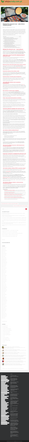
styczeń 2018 (4, 313)
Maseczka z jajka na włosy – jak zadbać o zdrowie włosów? (12, 346)
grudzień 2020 (4, 297)
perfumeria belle (3, 400)
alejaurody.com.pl (10, 27)
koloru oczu (23, 84)
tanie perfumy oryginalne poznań (4, 419)
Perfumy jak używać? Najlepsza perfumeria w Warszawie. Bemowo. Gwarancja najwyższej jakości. (14, 435)
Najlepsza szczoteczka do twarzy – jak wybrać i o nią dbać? (12, 352)
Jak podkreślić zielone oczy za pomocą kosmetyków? (10, 41)
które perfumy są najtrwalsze (4, 389)
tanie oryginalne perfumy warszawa (5, 418)
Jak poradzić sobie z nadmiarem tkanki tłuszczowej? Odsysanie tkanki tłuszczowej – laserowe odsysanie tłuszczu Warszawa (13, 213)
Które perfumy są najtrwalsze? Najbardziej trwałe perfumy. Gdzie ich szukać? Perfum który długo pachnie (14, 221)
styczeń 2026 (4, 257)
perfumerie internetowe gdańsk (4, 408)
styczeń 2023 (4, 285)
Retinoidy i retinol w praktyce (6, 331)
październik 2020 (5, 300)
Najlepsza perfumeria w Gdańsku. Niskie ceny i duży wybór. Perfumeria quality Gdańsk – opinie (14, 383)
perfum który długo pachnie (4, 409)
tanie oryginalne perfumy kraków (4, 417)
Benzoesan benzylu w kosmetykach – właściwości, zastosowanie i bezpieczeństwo (12, 233)
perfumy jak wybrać (3, 411)
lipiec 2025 (4, 266)
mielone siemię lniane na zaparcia (4, 396)
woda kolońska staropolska (4, 424)
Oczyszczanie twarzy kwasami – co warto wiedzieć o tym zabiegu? (10, 230)
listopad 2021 (4, 288)
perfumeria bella (3, 399)
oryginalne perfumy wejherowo (4, 398)
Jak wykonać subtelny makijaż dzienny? (9, 44)
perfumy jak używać (3, 410)
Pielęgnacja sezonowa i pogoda (7, 328)
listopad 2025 (4, 260)
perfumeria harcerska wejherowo (4, 402)
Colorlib (15, 441)
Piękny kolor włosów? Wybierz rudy (14, 406)
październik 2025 (5, 262)
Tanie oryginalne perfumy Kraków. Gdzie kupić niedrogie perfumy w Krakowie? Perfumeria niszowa (14, 398)
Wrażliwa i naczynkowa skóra (6, 340)
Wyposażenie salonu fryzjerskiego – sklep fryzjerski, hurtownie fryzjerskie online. (14, 390)
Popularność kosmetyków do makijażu (9, 190)
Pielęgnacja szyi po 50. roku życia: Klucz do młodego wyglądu (9, 231)
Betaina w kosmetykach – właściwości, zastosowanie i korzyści (10, 234)
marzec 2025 (4, 272)
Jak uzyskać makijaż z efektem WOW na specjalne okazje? (10, 46)
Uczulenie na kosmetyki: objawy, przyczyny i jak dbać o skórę (9, 236)
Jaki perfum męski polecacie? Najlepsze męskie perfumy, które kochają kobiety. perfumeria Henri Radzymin (14, 225)
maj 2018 (4, 307)
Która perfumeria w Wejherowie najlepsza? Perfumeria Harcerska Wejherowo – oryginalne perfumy (14, 217)
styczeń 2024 (4, 278)
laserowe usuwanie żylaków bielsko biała (5, 392)
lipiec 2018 (4, 304)
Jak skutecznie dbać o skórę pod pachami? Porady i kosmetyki (12, 363)
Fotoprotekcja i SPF (5, 325)
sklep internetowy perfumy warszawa (4, 416)
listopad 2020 (4, 298)
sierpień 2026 (4, 247)
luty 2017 (4, 317)
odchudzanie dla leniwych (4, 397)
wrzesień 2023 (4, 279)
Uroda (14, 27)
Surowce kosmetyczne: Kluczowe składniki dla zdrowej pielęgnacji (13, 197)
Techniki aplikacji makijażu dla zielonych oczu (9, 43)
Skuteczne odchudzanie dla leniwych (13, 392)
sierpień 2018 (4, 303)
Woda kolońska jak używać (4, 421)
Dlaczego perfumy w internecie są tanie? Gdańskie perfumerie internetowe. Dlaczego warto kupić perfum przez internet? (14, 395)
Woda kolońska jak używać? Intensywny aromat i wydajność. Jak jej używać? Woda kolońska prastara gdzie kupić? (14, 386)
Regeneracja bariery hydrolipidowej (7, 330)
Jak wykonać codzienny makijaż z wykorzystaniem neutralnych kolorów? (12, 47)
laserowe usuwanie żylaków (4, 391)
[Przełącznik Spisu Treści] (19, 36)
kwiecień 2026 (4, 253)
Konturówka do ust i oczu (13, 418)
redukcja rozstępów (3, 414)
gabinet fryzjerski (6, 381)
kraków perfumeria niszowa (4, 388)
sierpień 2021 (4, 291)
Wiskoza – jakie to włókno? (13, 409)
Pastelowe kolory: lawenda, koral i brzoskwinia (9, 40)
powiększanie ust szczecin (4, 413)
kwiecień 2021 (4, 294)
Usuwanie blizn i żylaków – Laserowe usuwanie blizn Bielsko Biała (14, 376)
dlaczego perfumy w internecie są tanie (4, 380)
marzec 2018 (4, 310)
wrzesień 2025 (4, 263)
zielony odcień (18, 67)
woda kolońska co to (3, 420)
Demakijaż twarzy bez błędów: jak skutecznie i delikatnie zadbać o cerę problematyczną (15, 355)
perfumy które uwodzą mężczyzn (4, 412)
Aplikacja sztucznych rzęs (6, 177)
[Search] (26, 209)
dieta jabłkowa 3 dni (3, 375)
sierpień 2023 (4, 281)
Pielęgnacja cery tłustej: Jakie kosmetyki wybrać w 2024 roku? (12, 349)
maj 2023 (4, 282)
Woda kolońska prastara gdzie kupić (4, 422)
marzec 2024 (4, 276)
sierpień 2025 (4, 265)
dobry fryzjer (2, 381)
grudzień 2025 (4, 259)
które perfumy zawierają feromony (5, 390)
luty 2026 (4, 256)
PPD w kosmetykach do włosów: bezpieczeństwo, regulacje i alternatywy (14, 360)
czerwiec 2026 (4, 250)
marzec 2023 (4, 284)
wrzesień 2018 (4, 301)
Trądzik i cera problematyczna (6, 334)
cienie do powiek (8, 171)
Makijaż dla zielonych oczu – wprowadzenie (9, 37)
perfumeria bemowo (3, 401)
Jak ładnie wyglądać (5, 327)
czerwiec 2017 (4, 316)
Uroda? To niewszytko (5, 337)
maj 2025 (4, 269)
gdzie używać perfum (3, 382)
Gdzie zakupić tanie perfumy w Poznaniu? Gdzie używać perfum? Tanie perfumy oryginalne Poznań (14, 421)
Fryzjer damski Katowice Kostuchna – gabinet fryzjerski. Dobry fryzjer (14, 411)
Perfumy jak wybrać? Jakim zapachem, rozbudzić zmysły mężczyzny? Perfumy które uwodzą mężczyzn (13, 379)
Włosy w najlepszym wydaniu (13, 407)
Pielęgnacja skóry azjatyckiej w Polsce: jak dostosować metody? (13, 194)
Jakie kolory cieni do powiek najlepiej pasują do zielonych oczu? (11, 38)
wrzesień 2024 (4, 275)
